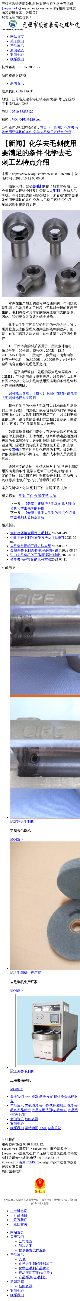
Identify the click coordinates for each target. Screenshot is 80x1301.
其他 (28, 1105)
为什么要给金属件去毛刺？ (30, 533)
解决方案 (46, 1096)
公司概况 (31, 1096)
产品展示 (17, 45)
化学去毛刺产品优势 (34, 1268)
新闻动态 (17, 50)
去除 (52, 496)
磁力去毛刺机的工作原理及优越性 (35, 555)
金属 (37, 496)
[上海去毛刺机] (22, 1071)
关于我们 (17, 41)
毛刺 (22, 496)
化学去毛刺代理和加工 (49, 1105)
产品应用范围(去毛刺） (49, 1110)
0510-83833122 (22, 111)
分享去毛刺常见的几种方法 (30, 559)
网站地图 (31, 1128)
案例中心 (17, 54)
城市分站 (54, 1128)
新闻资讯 (17, 83)
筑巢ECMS (27, 1162)
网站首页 (17, 37)
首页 (43, 127)
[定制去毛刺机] (22, 821)
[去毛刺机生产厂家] (25, 973)
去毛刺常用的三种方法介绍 (30, 546)
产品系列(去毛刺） (33, 1277)
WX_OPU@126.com (26, 119)
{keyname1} (10, 8)
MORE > (16, 839)
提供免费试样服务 (32, 1250)
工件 (29, 496)
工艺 (45, 496)
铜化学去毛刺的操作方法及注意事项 (37, 537)
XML (43, 1128)
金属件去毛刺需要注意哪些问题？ (35, 550)
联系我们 (17, 59)
